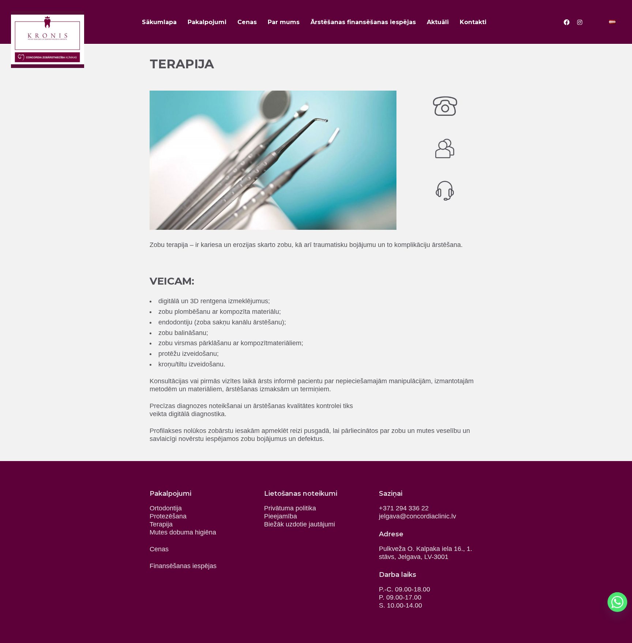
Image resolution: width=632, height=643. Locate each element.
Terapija (161, 524)
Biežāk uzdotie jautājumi (299, 524)
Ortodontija (166, 508)
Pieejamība (280, 516)
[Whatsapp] (617, 602)
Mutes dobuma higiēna (183, 532)
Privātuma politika (290, 508)
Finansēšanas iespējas (183, 566)
